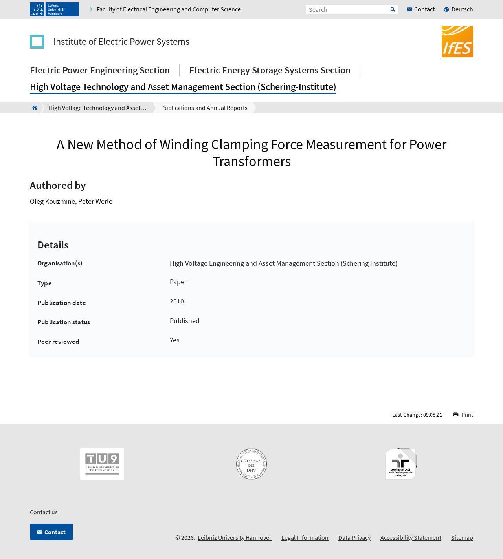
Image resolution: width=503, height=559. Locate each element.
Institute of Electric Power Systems (121, 41)
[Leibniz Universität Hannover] (54, 9)
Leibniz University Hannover (235, 537)
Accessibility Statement (410, 537)
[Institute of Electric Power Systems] (32, 107)
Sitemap (462, 537)
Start (393, 9)
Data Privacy (354, 537)
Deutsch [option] (462, 9)
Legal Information (305, 537)
